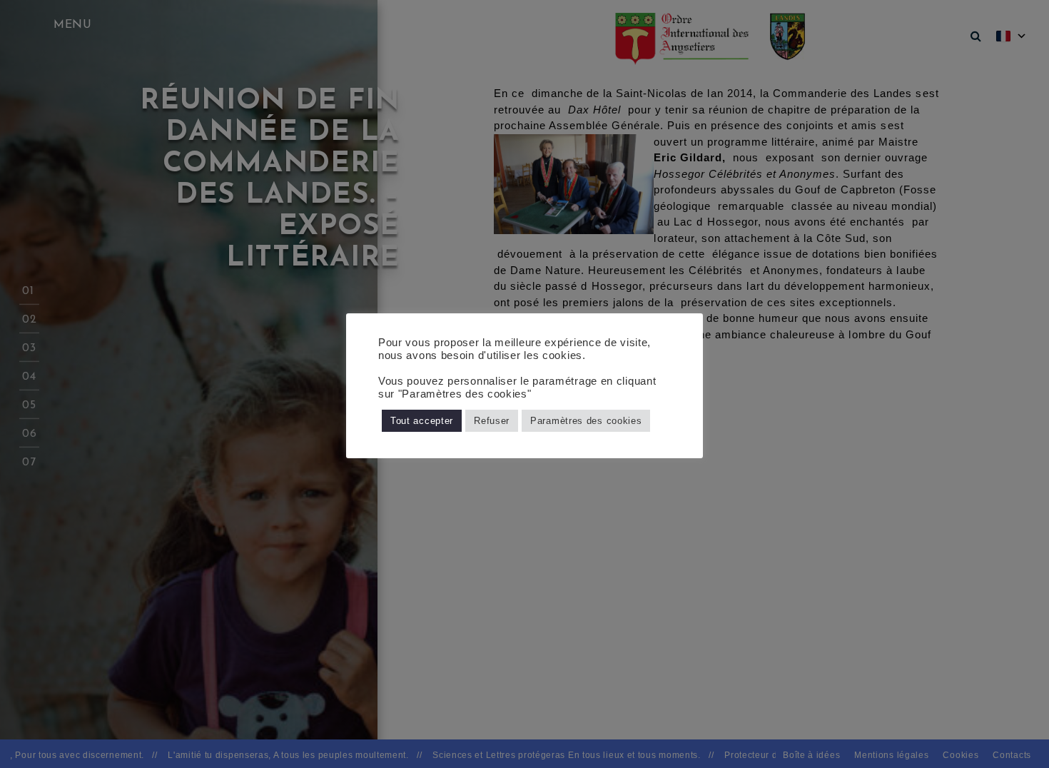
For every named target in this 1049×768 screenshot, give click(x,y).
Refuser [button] (492, 420)
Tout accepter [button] (421, 420)
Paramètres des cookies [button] (586, 420)
